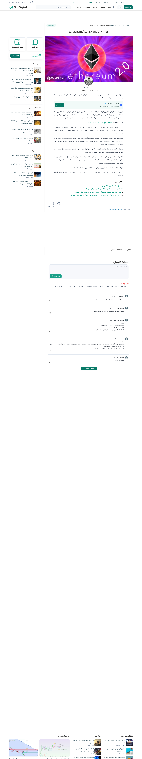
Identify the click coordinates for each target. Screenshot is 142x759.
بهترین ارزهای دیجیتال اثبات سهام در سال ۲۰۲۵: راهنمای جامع (22, 183)
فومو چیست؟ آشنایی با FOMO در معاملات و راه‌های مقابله (22, 174)
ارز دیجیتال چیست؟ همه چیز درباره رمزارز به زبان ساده (22, 113)
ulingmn (121, 358)
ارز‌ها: (131, 2)
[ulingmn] (126, 357)
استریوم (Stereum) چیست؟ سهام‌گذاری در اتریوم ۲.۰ (104, 189)
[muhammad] (126, 308)
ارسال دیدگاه (55, 276)
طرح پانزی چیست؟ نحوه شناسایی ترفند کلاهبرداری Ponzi (22, 131)
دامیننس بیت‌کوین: (121, 2)
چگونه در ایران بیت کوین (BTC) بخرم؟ (22, 139)
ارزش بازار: (97, 2)
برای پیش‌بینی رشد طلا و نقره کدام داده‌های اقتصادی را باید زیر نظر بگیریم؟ (22, 70)
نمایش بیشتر (90, 368)
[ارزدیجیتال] (18, 7)
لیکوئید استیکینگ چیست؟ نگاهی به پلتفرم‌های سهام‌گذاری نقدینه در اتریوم (96, 195)
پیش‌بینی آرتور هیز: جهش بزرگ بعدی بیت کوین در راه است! (22, 89)
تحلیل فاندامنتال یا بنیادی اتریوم (111, 186)
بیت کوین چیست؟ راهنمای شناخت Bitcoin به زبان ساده (22, 122)
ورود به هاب (15, 56)
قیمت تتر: (82, 2)
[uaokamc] (126, 296)
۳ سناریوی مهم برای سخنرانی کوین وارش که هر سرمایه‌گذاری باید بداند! (22, 80)
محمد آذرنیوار (88, 87)
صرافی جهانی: (106, 2)
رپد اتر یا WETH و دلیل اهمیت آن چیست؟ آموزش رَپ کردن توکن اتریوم (98, 192)
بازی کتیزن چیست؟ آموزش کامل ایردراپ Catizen (22, 156)
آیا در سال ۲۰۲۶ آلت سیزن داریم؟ (23, 97)
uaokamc (121, 296)
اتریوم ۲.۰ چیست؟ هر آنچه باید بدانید (99, 122)
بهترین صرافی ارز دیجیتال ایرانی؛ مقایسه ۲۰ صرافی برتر (22, 165)
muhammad (120, 308)
